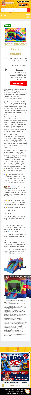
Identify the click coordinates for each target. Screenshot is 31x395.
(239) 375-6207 (24, 1)
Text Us (24, 5)
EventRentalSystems (18, 391)
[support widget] (27, 391)
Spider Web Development (19, 393)
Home (15, 350)
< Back (7, 26)
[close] (30, 352)
